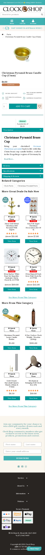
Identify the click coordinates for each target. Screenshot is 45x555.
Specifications (9, 171)
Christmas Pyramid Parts (28, 186)
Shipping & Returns (11, 176)
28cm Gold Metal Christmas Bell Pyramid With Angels (12, 227)
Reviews (6, 166)
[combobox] (22, 14)
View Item (12, 241)
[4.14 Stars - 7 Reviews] (11, 233)
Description (8, 130)
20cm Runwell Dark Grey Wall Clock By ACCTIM (33, 276)
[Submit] (42, 14)
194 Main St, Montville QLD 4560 (23, 533)
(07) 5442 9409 (23, 535)
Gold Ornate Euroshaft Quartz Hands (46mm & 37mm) (12, 384)
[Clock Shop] (22, 8)
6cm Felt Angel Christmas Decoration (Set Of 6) (33, 227)
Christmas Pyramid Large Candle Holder (11, 337)
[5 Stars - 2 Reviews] (11, 390)
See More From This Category (22, 297)
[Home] (2, 34)
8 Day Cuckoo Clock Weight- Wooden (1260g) (33, 337)
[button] (22, 478)
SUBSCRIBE (22, 458)
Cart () (22, 23)
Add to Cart (23, 106)
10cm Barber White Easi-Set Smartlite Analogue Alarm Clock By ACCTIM (11, 277)
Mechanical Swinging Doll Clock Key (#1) (33, 383)
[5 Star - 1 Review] (33, 233)
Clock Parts (8, 186)
